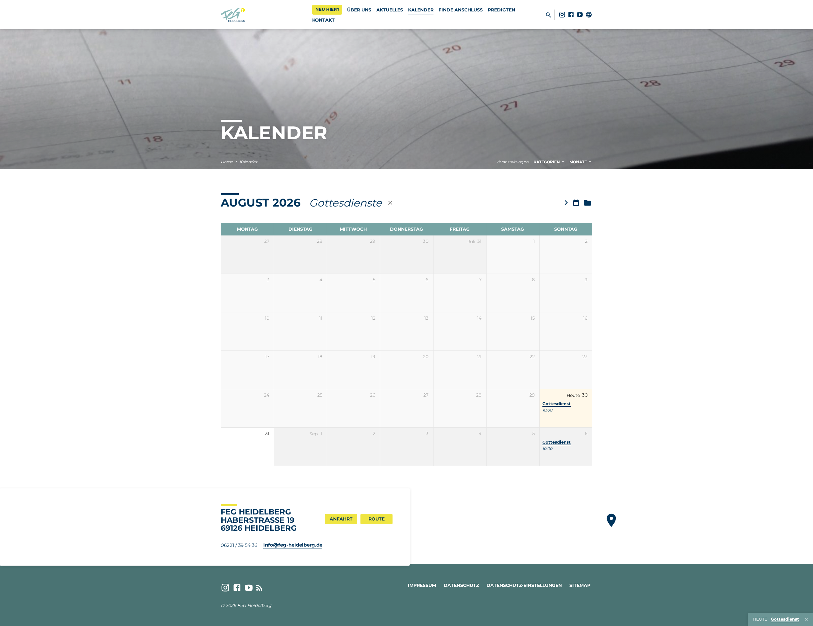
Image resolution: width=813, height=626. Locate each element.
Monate (578, 162)
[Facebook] (571, 14)
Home (227, 162)
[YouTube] (579, 14)
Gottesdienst (556, 403)
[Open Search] (548, 15)
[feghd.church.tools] (588, 14)
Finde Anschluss (461, 9)
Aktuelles (389, 9)
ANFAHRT (341, 519)
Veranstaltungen (512, 162)
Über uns (359, 9)
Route (376, 519)
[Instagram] (562, 14)
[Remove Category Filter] (390, 203)
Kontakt (323, 20)
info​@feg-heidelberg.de (292, 545)
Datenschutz (461, 585)
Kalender (420, 9)
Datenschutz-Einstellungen (524, 585)
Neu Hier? (327, 9)
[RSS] (259, 587)
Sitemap (579, 585)
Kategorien (547, 162)
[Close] (806, 619)
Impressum (422, 585)
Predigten (501, 9)
